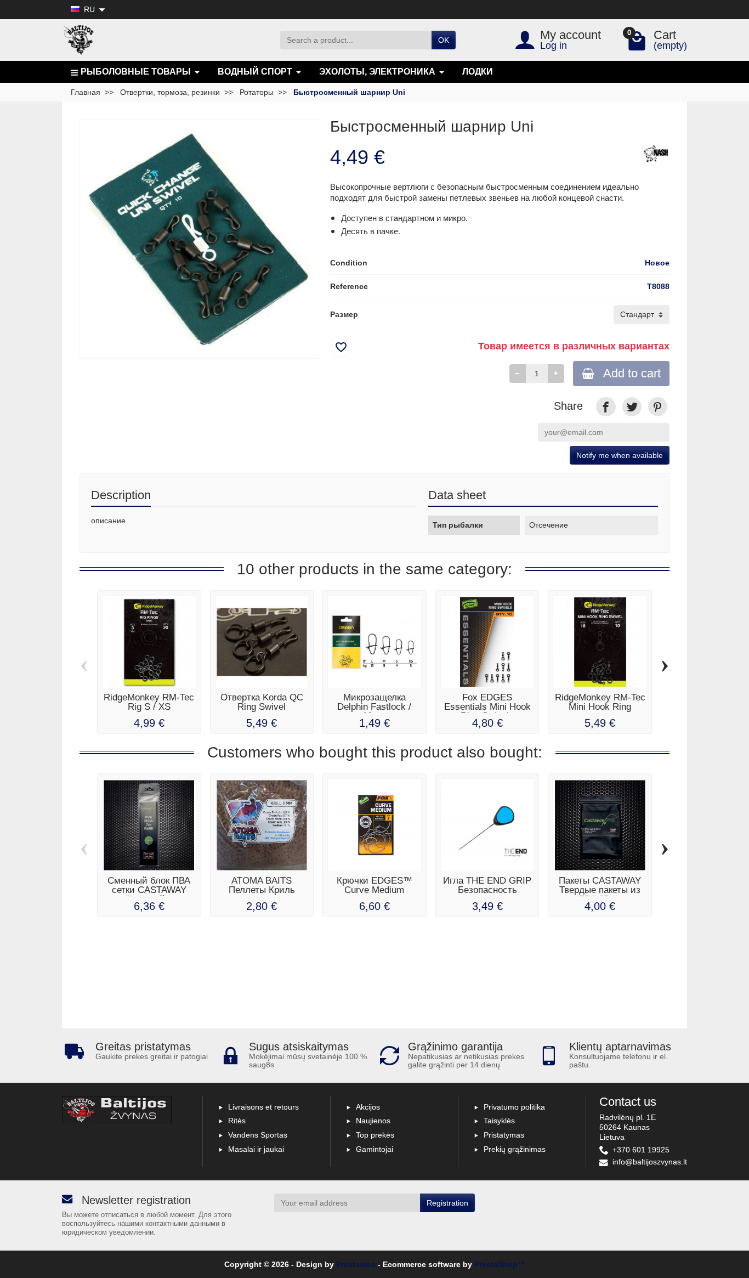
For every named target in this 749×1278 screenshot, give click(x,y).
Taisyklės (499, 1120)
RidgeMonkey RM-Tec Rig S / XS (149, 702)
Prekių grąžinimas (515, 1149)
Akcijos (368, 1106)
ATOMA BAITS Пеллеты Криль (262, 885)
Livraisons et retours (263, 1106)
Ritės (237, 1120)
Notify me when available (619, 455)
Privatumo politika (514, 1106)
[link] (605, 406)
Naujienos (373, 1120)
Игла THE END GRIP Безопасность (487, 885)
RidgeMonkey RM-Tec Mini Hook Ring (600, 702)
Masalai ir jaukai (256, 1149)
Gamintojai (374, 1149)
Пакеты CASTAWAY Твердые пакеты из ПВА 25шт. (600, 889)
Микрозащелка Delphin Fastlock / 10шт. (374, 706)
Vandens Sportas (257, 1134)
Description (121, 495)
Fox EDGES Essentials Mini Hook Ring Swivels (487, 706)
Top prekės (375, 1134)
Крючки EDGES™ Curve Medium (374, 885)
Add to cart (632, 373)
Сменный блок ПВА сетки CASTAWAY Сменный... (148, 889)
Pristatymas (504, 1134)
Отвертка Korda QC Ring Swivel (261, 702)
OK (443, 40)
